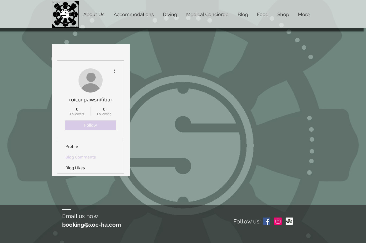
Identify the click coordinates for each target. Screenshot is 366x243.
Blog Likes (75, 167)
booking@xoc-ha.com (91, 224)
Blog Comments (80, 157)
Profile (71, 146)
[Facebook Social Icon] (266, 221)
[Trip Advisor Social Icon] (289, 221)
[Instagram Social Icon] (278, 221)
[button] (94, 14)
